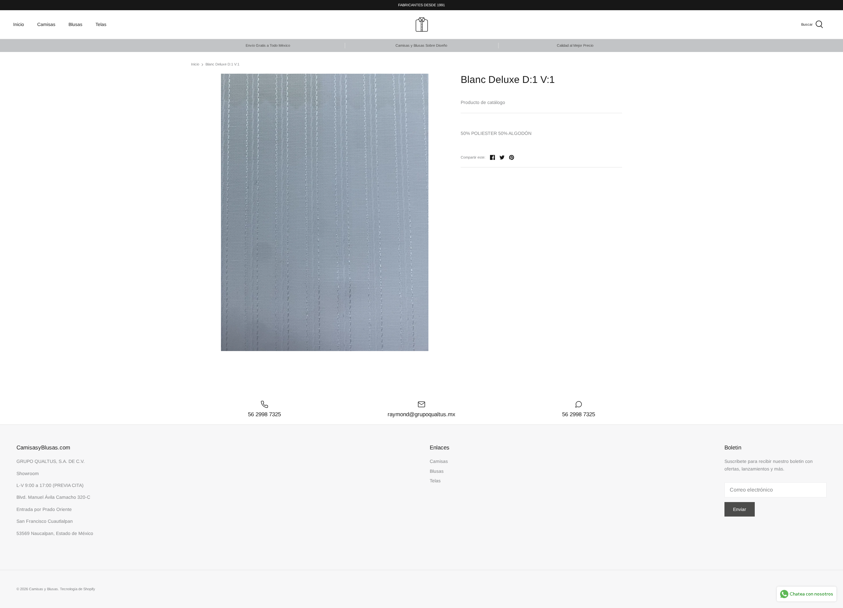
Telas (100, 24)
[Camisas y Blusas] (421, 24)
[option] (324, 212)
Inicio (18, 24)
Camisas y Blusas (43, 589)
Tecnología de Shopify (77, 589)
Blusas (75, 24)
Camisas (46, 24)
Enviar (739, 509)
